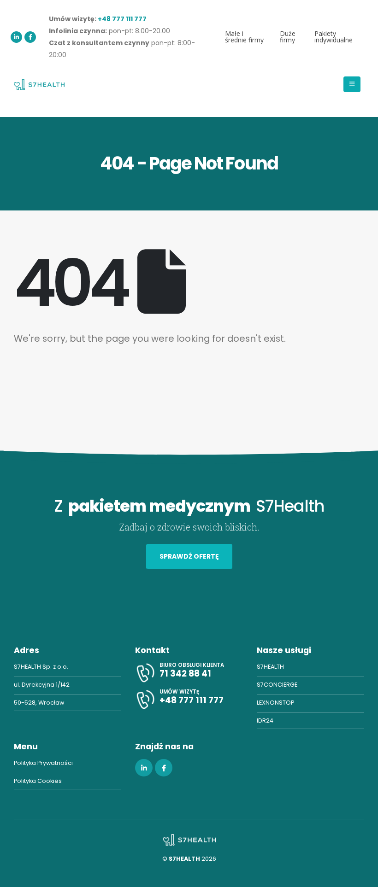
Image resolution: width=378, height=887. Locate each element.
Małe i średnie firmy (244, 36)
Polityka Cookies (38, 781)
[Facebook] (30, 37)
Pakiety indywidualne (333, 36)
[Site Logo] (39, 84)
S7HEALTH (270, 667)
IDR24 (265, 720)
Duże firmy (287, 36)
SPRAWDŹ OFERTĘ (189, 556)
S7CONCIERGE (277, 685)
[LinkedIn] (16, 37)
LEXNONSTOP (275, 702)
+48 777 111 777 (122, 18)
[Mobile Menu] (351, 84)
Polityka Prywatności (43, 763)
